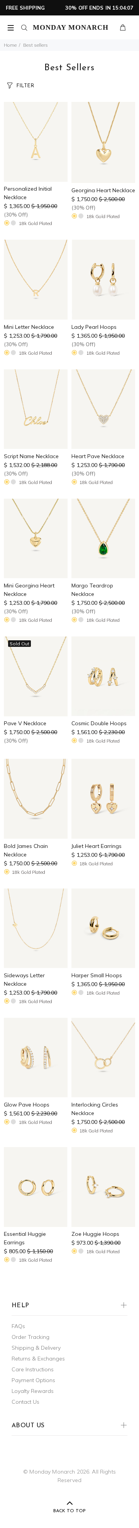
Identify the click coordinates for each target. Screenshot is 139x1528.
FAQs (18, 1326)
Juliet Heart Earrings (96, 846)
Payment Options (33, 1380)
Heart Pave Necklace (97, 456)
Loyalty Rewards (33, 1391)
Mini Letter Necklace (29, 326)
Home (10, 45)
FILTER (25, 85)
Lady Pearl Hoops (94, 326)
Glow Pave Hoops (26, 1104)
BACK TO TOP (69, 1511)
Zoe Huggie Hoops (95, 1233)
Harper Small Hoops (96, 975)
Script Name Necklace (31, 456)
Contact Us (25, 1401)
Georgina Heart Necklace (103, 190)
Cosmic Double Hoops (99, 723)
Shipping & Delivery (36, 1347)
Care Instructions (33, 1369)
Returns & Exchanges (38, 1358)
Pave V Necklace (25, 723)
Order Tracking (30, 1336)
